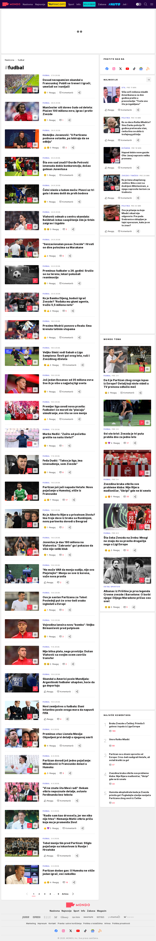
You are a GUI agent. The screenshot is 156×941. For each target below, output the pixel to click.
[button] (66, 92)
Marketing (31, 923)
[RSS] (147, 68)
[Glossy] (65, 917)
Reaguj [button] (50, 582)
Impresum (42, 923)
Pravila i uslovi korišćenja (70, 923)
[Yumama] (114, 917)
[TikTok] (134, 68)
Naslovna (9, 60)
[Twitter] (120, 68)
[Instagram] (113, 68)
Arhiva (65, 894)
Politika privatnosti (121, 923)
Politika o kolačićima (93, 923)
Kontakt (52, 923)
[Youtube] (127, 68)
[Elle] (47, 917)
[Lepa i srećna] (76, 917)
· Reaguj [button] (51, 93)
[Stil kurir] (55, 917)
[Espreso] (36, 917)
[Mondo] (11, 4)
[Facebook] (107, 68)
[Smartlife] (88, 917)
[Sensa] (100, 917)
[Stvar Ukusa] (129, 917)
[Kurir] (25, 917)
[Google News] (141, 68)
